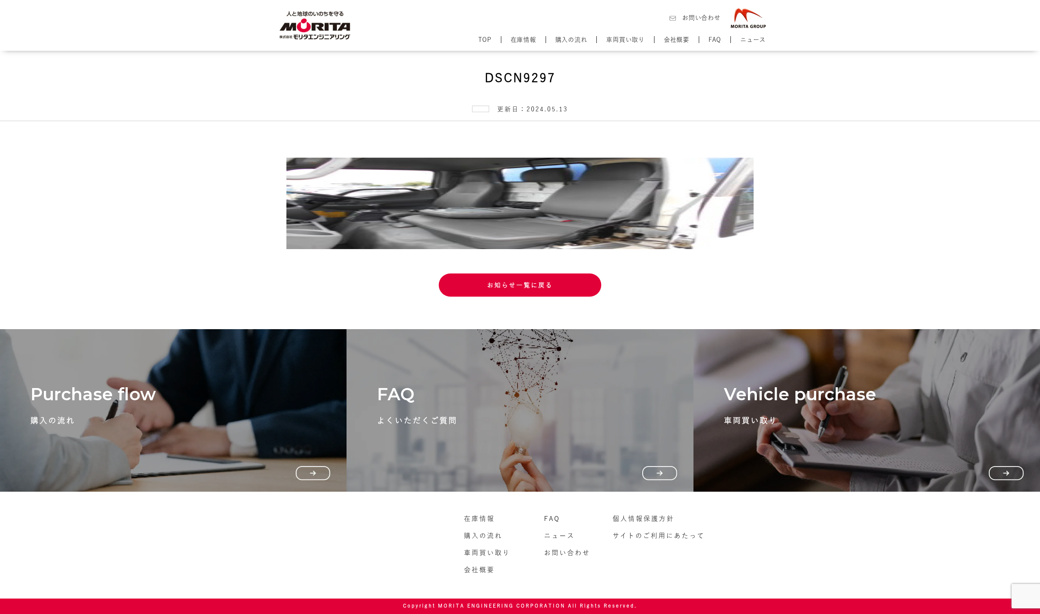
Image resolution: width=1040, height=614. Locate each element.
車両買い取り (625, 40)
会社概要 (676, 40)
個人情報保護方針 (643, 518)
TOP (484, 40)
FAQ (714, 40)
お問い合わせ (701, 18)
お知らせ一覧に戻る (520, 285)
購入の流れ (571, 40)
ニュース (753, 40)
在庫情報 (523, 40)
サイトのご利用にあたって (659, 535)
